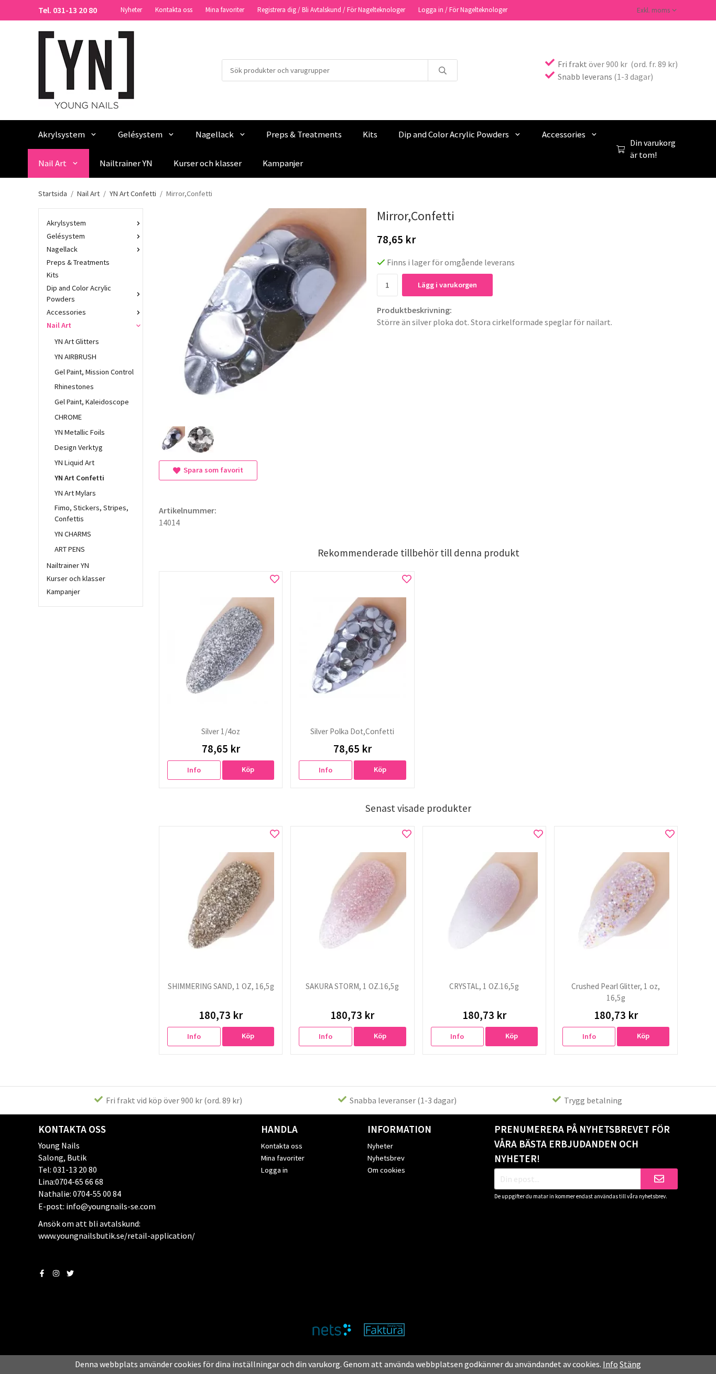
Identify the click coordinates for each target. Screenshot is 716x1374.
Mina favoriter (224, 9)
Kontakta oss (173, 9)
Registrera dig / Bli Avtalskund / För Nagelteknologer (331, 9)
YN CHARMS (73, 534)
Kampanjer (283, 163)
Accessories (563, 134)
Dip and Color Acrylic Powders (453, 134)
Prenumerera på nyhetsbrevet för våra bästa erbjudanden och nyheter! (582, 1144)
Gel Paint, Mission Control (94, 372)
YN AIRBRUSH (75, 356)
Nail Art (52, 163)
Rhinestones (74, 386)
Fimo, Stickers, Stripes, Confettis (91, 513)
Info (194, 770)
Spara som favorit (211, 470)
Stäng (630, 1364)
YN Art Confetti (79, 477)
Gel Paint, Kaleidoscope (92, 401)
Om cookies (386, 1170)
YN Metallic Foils (80, 432)
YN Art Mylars (75, 493)
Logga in (274, 1170)
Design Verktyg (79, 447)
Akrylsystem (61, 134)
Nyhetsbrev (386, 1158)
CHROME (68, 417)
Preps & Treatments (304, 134)
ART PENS (70, 549)
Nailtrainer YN (126, 163)
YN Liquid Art (74, 462)
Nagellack (215, 134)
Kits (370, 134)
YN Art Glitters (77, 341)
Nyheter (131, 9)
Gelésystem (140, 134)
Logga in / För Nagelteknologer (462, 9)
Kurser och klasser (207, 163)
